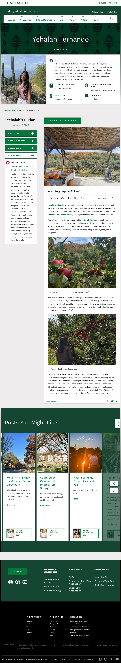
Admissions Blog (52, 590)
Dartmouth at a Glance (79, 621)
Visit (62, 19)
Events (52, 630)
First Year (13, 133)
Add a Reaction (103, 198)
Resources (76, 617)
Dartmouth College (19, 3)
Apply (72, 19)
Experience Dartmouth (50, 570)
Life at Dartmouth (45, 19)
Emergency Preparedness (80, 630)
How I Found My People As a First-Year (84, 481)
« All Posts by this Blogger (62, 121)
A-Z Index (53, 621)
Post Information (52, 402)
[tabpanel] (82, 156)
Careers (73, 632)
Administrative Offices (79, 627)
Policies (55, 659)
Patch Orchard (90, 220)
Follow (95, 19)
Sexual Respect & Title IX (80, 635)
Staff (27, 627)
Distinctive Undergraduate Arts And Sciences (71, 645)
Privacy (46, 659)
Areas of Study (51, 586)
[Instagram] (105, 659)
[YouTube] (117, 659)
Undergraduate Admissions (22, 11)
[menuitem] (55, 580)
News (52, 632)
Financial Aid (101, 569)
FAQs (71, 577)
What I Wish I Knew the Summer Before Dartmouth (18, 481)
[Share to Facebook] (112, 401)
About (11, 19)
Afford (84, 19)
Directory (53, 627)
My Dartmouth (34, 617)
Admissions (75, 569)
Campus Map (55, 624)
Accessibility (75, 624)
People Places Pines (11, 110)
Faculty (28, 624)
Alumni (28, 630)
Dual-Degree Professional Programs (32, 645)
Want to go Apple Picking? (30, 110)
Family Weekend (55, 205)
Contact (63, 659)
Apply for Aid (101, 577)
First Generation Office (61, 214)
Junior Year (14, 148)
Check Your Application (75, 589)
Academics (25, 19)
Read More (11, 505)
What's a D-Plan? (21, 125)
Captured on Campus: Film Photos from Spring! (48, 483)
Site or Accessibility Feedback (81, 659)
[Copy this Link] (107, 401)
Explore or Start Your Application (80, 582)
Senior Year (14, 155)
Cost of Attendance (104, 585)
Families (29, 632)
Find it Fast (56, 617)
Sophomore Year (17, 141)
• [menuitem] (41, 659)
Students (29, 621)
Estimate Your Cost (104, 581)
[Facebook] (100, 659)
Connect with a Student (51, 581)
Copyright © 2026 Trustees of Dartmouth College (21, 659)
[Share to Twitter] (117, 401)
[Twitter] (111, 659)
